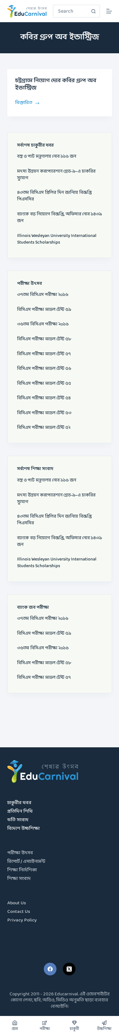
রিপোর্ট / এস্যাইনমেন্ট (26, 862)
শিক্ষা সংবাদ (19, 879)
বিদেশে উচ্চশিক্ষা (23, 829)
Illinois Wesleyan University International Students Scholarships (56, 239)
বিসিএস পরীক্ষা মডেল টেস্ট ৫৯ (44, 309)
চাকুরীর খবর (19, 803)
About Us (16, 903)
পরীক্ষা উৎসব (20, 853)
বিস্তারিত (23, 102)
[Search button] (94, 11)
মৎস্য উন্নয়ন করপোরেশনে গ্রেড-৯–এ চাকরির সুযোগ (56, 175)
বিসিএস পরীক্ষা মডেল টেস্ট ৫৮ (44, 339)
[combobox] (70, 11)
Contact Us (18, 912)
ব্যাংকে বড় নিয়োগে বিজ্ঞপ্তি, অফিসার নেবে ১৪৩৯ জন (59, 218)
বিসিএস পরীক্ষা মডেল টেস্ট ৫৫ (44, 383)
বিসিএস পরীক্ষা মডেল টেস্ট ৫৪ (44, 398)
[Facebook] (50, 969)
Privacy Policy (22, 920)
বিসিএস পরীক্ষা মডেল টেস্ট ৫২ (43, 427)
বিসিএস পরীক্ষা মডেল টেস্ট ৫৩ (44, 413)
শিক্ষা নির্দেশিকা (22, 870)
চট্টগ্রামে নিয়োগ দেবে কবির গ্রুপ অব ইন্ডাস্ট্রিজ (55, 84)
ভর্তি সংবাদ (18, 820)
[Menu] (109, 11)
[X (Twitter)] (69, 969)
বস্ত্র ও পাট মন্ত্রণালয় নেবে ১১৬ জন (46, 156)
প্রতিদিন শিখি (20, 812)
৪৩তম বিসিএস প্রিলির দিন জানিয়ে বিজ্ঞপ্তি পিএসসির (54, 196)
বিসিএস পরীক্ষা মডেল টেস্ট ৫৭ (44, 354)
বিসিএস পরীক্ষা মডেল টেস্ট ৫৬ (44, 368)
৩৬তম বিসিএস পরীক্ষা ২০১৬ (43, 324)
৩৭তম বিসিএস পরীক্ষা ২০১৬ (42, 294)
